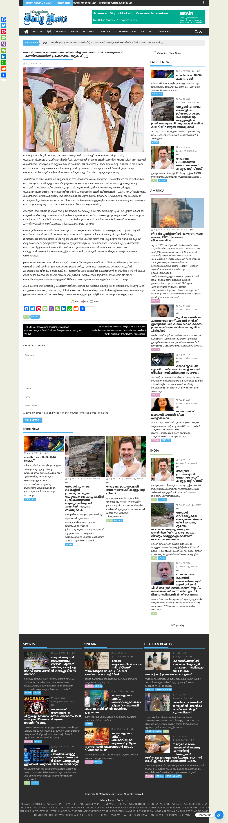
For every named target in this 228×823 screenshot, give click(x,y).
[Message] (4, 38)
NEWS (74, 31)
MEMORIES (163, 31)
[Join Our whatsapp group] (219, 815)
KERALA (28, 693)
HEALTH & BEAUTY (163, 689)
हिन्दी (49, 31)
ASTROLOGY (30, 499)
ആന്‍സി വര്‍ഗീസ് (91, 479)
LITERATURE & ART (125, 31)
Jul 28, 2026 (180, 653)
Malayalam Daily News (168, 53)
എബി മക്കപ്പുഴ (181, 740)
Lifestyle (105, 31)
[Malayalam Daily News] (26, 31)
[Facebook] (4, 19)
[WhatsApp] (4, 63)
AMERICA (155, 301)
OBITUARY (147, 31)
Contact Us (122, 800)
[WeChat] (4, 50)
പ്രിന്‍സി (198, 505)
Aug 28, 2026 (32, 453)
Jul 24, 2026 (180, 695)
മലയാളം (61, 31)
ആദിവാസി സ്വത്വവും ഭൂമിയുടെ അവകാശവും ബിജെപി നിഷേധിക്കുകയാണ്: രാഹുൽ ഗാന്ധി (52, 330)
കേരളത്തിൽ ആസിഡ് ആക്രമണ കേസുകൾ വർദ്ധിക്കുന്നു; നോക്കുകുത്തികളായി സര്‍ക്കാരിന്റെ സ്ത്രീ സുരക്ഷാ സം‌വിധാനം (119, 330)
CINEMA (98, 686)
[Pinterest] (4, 32)
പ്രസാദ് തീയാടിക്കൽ (178, 230)
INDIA (26, 317)
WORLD (69, 545)
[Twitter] (4, 25)
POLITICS (35, 317)
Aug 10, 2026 (120, 653)
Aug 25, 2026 (184, 563)
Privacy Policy (107, 800)
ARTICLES (150, 689)
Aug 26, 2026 (59, 653)
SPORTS (37, 693)
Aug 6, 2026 (119, 691)
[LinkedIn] (4, 56)
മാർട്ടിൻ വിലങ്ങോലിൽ (63, 702)
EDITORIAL (89, 31)
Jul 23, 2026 (119, 729)
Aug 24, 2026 (59, 747)
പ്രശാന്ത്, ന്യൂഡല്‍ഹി (133, 479)
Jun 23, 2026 (180, 736)
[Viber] (4, 44)
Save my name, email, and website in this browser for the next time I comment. (67, 413)
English (37, 31)
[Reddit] (4, 69)
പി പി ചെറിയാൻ (121, 657)
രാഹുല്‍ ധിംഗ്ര (181, 657)
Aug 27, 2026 (184, 306)
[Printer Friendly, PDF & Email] (85, 301)
